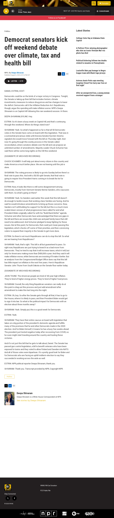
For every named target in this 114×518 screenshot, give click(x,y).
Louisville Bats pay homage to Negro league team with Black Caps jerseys (91, 71)
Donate (105, 3)
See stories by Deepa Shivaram (31, 400)
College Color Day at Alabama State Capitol (90, 39)
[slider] (16, 11)
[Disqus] (57, 447)
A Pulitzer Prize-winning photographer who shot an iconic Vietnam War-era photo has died (91, 50)
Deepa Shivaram (17, 73)
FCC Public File (45, 490)
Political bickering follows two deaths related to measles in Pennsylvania (91, 61)
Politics (7, 31)
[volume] (13, 11)
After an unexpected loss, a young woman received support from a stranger (93, 94)
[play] (6, 11)
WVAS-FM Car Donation (48, 485)
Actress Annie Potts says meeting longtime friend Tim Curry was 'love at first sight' (91, 83)
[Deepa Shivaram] (9, 398)
